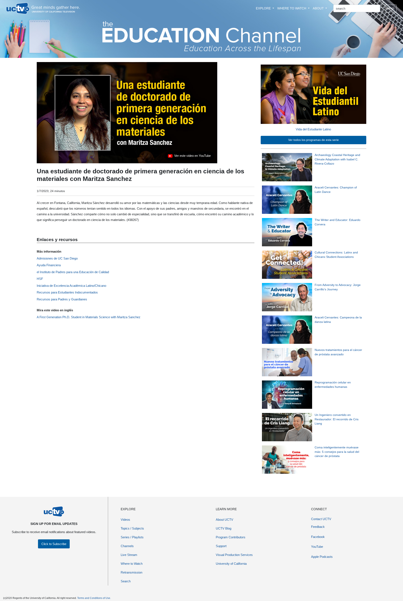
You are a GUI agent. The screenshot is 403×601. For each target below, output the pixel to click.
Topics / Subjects (132, 528)
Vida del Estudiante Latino (313, 129)
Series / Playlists (132, 537)
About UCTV (224, 519)
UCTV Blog (223, 528)
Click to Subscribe (53, 544)
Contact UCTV (321, 519)
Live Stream (129, 555)
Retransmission (131, 572)
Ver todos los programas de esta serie (313, 139)
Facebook (318, 537)
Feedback (318, 526)
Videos (125, 519)
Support (221, 546)
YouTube (317, 546)
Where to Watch (132, 563)
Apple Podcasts (322, 556)
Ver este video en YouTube (189, 157)
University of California (231, 563)
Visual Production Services (234, 555)
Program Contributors (230, 537)
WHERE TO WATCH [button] (292, 8)
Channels (127, 546)
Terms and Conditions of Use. (94, 598)
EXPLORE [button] (264, 8)
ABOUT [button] (318, 8)
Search (389, 8)
